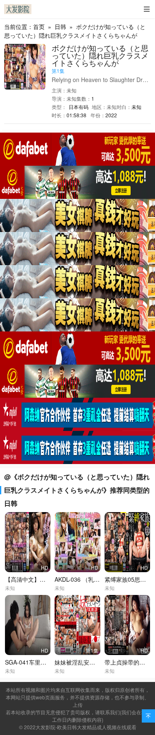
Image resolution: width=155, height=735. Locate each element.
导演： (59, 98)
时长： (59, 114)
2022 (111, 114)
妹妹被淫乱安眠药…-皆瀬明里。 (96, 662)
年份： (98, 114)
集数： (83, 98)
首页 (39, 26)
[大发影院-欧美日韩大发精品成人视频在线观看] (17, 9)
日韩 (60, 26)
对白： (124, 106)
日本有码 (78, 106)
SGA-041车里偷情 (28, 662)
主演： (59, 90)
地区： (99, 106)
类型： (59, 106)
